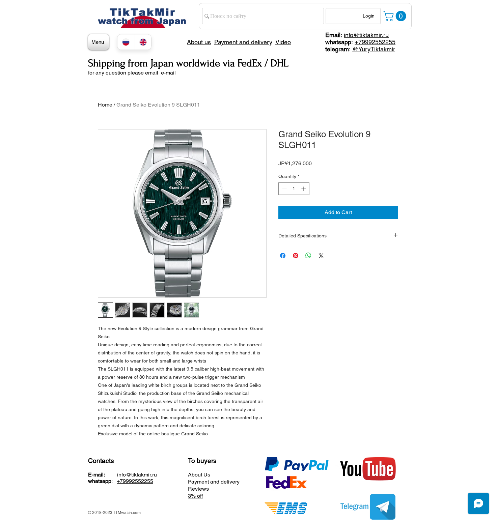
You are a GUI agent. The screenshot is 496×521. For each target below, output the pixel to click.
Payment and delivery (214, 482)
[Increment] (304, 189)
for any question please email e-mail (132, 72)
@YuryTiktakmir (373, 49)
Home (105, 105)
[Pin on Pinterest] (296, 256)
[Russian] (125, 42)
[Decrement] (283, 189)
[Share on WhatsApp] (308, 256)
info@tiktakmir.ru (366, 34)
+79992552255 (375, 42)
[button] (396, 16)
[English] (142, 42)
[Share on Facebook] (283, 256)
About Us (199, 474)
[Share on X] (321, 256)
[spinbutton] (294, 189)
